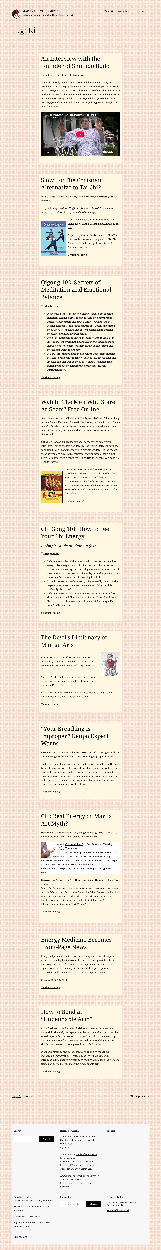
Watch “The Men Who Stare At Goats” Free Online (78, 405)
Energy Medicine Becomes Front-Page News (76, 943)
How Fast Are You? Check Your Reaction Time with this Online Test (78, 1140)
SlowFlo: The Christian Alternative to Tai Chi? (71, 183)
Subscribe (93, 1204)
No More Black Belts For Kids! (29, 1216)
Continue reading (77, 254)
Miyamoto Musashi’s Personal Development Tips (122, 1203)
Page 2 (28, 1096)
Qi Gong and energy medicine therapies (92, 956)
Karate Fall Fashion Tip (118, 1210)
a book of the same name (96, 481)
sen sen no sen (74, 1036)
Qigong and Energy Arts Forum (94, 832)
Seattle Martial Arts (127, 11)
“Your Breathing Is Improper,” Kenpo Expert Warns (75, 736)
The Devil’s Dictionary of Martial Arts (74, 640)
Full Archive (20, 1236)
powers (101, 1036)
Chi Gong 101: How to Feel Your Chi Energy (76, 532)
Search (145, 11)
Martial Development (40, 11)
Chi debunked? (74, 844)
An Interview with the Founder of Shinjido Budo (75, 62)
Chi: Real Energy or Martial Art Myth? (77, 819)
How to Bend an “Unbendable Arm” (66, 1015)
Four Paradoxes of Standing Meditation (33, 1200)
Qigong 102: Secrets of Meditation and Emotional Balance (76, 289)
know (53, 461)
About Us (109, 11)
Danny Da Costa (70, 75)
